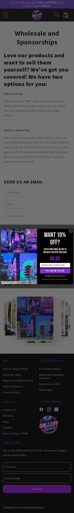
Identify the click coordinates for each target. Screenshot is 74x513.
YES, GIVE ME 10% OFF (55, 271)
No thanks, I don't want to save (55, 276)
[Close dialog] (70, 231)
